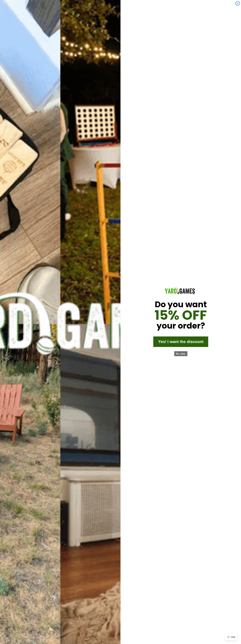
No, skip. (181, 353)
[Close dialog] (238, 3)
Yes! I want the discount (180, 341)
